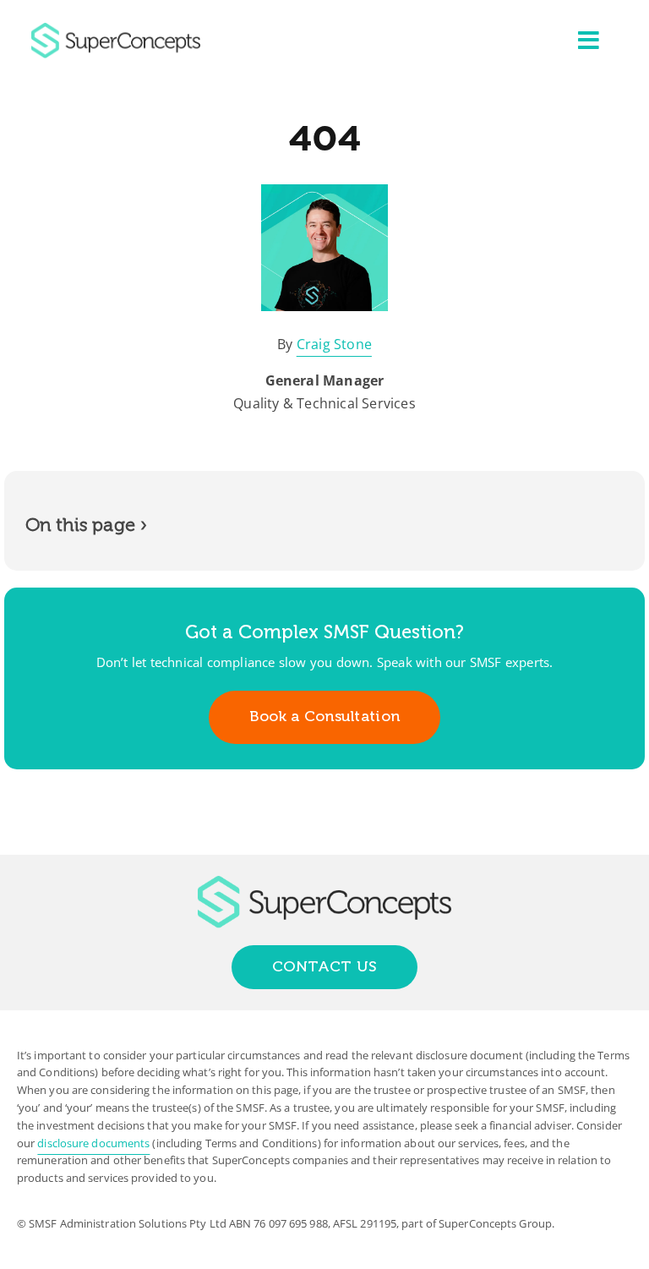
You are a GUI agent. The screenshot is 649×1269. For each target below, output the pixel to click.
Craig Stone (334, 344)
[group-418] (115, 29)
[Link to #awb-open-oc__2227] (589, 40)
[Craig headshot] (324, 191)
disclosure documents (93, 1143)
